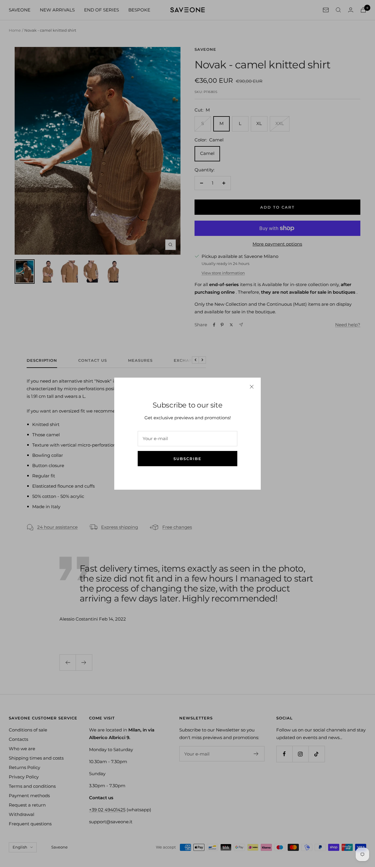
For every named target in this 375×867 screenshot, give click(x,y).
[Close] (252, 387)
